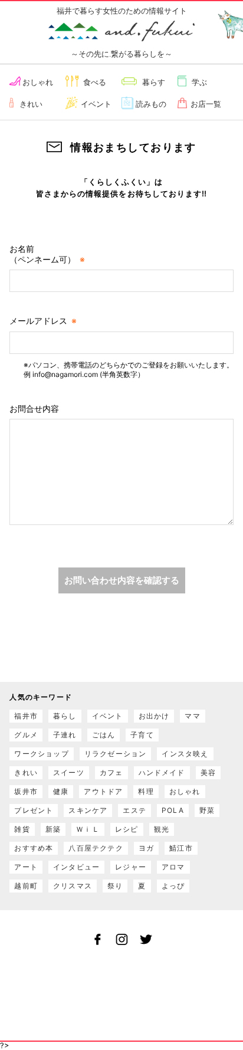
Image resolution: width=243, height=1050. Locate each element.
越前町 (26, 885)
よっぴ (173, 885)
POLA (173, 810)
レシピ (127, 829)
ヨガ (146, 848)
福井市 (26, 715)
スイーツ (68, 772)
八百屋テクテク (95, 848)
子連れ (65, 734)
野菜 (207, 810)
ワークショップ (41, 753)
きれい (30, 104)
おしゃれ (37, 82)
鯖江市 (181, 848)
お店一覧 (206, 104)
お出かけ (154, 715)
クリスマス (72, 885)
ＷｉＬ (88, 829)
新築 (53, 829)
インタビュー (76, 866)
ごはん (104, 734)
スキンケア (87, 810)
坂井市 (26, 791)
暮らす (153, 82)
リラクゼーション (115, 753)
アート (26, 866)
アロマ (173, 866)
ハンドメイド (162, 772)
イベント (96, 104)
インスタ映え (185, 753)
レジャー (130, 866)
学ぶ (199, 82)
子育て (142, 734)
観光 (161, 829)
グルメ (26, 734)
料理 (145, 791)
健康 (60, 791)
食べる (94, 82)
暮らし (65, 715)
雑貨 (21, 829)
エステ (134, 810)
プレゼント (33, 810)
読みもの (151, 104)
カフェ (111, 772)
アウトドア (103, 791)
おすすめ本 (33, 848)
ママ (192, 715)
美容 (208, 772)
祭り (115, 885)
